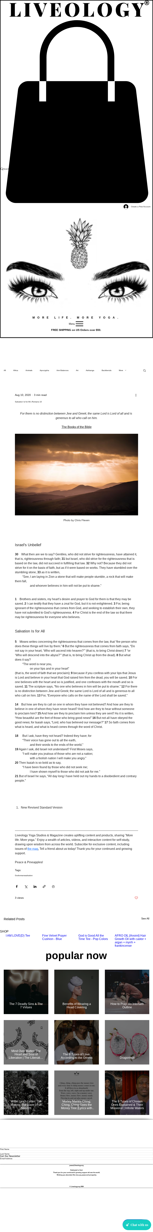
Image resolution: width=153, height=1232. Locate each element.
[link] (76, 111)
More (121, 370)
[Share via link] (44, 886)
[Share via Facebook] (16, 886)
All (5, 370)
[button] (144, 370)
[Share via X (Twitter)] (26, 886)
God (17, 875)
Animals (29, 370)
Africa (15, 370)
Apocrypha (44, 370)
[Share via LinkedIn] (35, 886)
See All (145, 918)
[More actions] (136, 395)
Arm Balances (62, 370)
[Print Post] (53, 886)
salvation (29, 875)
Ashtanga (90, 370)
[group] (76, 941)
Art (77, 370)
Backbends (106, 370)
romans (22, 875)
